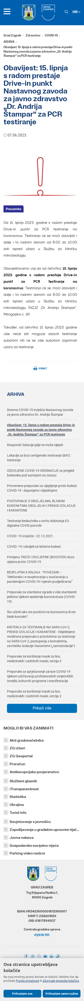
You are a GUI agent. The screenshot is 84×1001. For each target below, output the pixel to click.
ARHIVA (9, 41)
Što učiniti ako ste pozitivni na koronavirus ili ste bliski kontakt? (41, 614)
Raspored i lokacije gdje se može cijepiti (35, 445)
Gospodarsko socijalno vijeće (34, 845)
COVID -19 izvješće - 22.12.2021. (30, 536)
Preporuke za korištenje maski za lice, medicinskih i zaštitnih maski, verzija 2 (34, 694)
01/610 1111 (41, 935)
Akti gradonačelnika (27, 740)
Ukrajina (17, 805)
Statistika (18, 797)
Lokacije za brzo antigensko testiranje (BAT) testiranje (38, 458)
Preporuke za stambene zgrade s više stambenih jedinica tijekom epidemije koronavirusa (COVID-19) (42, 596)
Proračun (17, 764)
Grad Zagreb (12, 35)
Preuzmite (13, 209)
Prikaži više (42, 708)
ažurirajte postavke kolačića (61, 981)
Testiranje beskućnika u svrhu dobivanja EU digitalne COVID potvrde (38, 523)
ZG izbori (17, 748)
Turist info (18, 813)
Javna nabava (22, 838)
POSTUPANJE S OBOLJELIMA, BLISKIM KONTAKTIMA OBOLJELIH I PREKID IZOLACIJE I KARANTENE (41, 505)
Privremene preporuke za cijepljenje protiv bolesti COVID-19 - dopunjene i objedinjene (42, 488)
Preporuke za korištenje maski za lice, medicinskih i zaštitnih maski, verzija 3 (34, 658)
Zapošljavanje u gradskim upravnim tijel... (44, 830)
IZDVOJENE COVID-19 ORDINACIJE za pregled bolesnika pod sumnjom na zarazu (40, 473)
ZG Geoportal (21, 756)
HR (75, 12)
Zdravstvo (33, 35)
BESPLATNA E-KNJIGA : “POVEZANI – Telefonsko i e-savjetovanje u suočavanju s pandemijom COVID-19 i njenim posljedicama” (40, 576)
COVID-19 (51, 35)
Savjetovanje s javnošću (30, 822)
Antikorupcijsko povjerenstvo (34, 772)
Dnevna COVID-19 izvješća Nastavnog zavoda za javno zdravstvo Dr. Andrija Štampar (40, 412)
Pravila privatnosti (27, 981)
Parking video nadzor (27, 853)
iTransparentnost (24, 789)
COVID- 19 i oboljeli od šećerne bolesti (34, 546)
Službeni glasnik (23, 781)
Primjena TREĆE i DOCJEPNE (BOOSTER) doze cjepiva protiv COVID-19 (40, 559)
